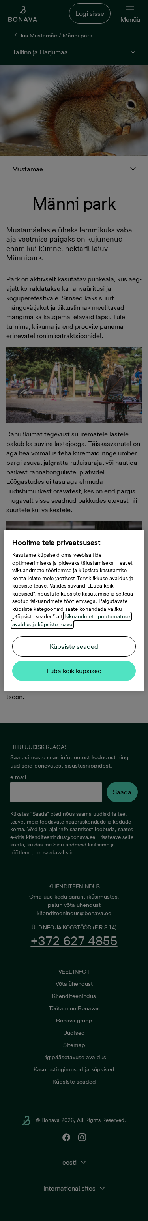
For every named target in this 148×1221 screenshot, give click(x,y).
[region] (74, 610)
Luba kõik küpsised (74, 671)
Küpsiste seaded (74, 646)
